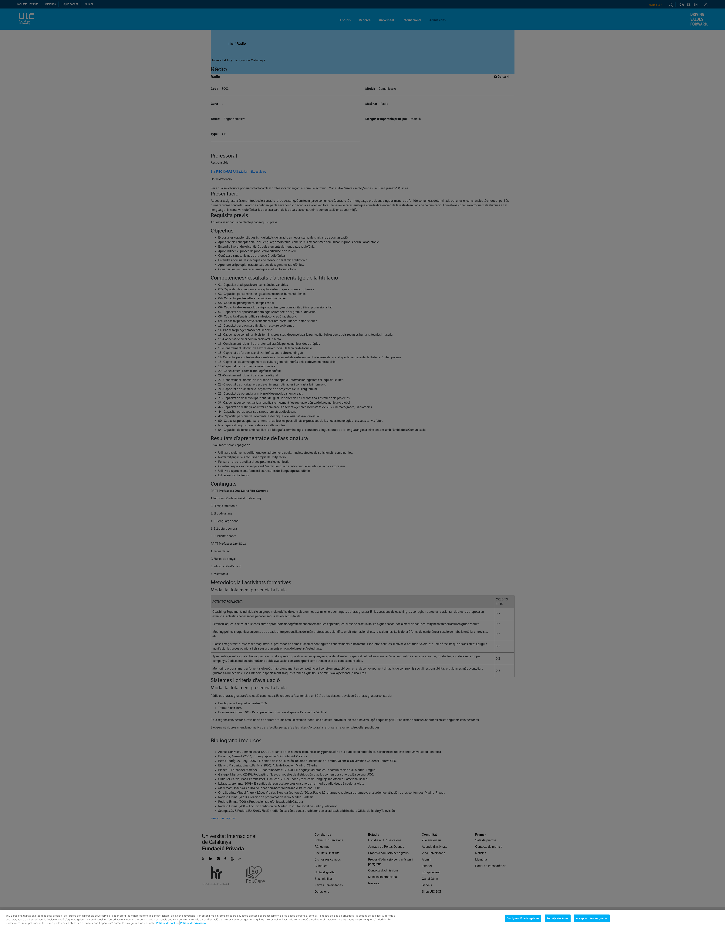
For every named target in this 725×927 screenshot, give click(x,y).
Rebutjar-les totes (557, 918)
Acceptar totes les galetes (592, 918)
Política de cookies (167, 923)
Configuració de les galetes (523, 918)
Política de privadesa (193, 923)
